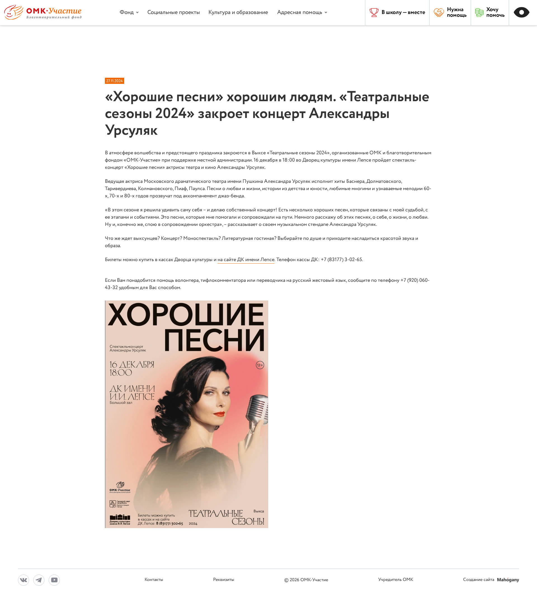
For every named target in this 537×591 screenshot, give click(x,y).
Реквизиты (223, 580)
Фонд (127, 12)
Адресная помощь (299, 12)
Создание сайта (479, 580)
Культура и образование (238, 12)
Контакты (154, 580)
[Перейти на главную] (42, 18)
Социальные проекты (173, 12)
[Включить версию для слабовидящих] (523, 12)
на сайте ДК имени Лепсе (246, 259)
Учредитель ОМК (395, 580)
